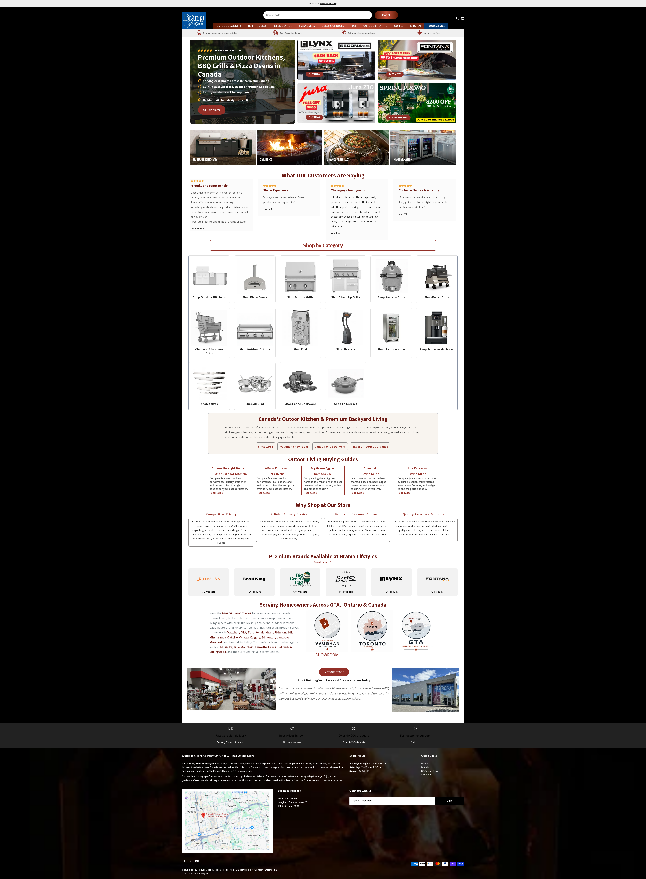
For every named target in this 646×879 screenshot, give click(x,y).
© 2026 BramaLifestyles (195, 873)
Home (424, 763)
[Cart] (462, 18)
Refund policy (189, 869)
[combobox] (317, 15)
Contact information (265, 869)
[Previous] (171, 3)
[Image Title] (209, 276)
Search (386, 15)
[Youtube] (197, 861)
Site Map (426, 774)
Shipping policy (244, 869)
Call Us (415, 742)
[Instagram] (190, 861)
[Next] (474, 3)
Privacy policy (206, 869)
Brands (425, 767)
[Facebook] (184, 861)
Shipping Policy (429, 771)
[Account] (457, 18)
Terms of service (225, 869)
